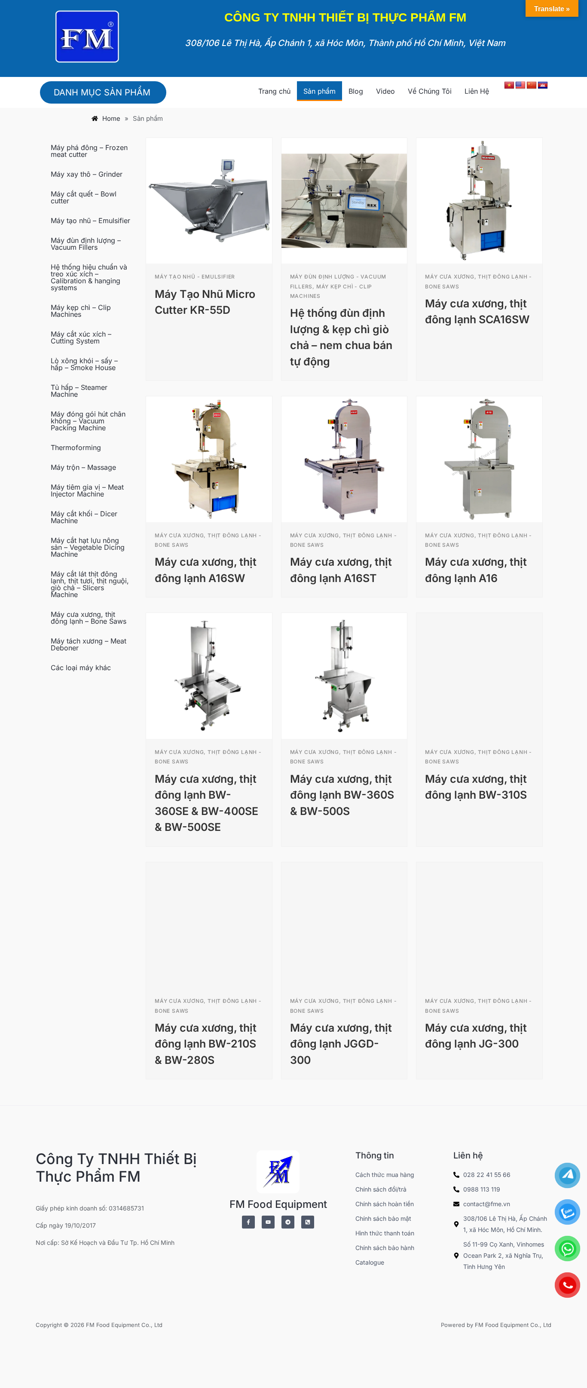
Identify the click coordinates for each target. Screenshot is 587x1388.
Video (385, 91)
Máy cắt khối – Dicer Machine (84, 517)
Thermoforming (76, 447)
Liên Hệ (477, 91)
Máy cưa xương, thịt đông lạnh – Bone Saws (88, 617)
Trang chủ (274, 91)
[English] (520, 85)
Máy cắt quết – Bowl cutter (83, 197)
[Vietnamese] (509, 85)
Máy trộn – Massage (83, 467)
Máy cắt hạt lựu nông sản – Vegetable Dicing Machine (88, 547)
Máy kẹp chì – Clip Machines (81, 311)
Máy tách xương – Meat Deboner (88, 644)
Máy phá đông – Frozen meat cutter (89, 151)
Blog (356, 91)
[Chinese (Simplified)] (531, 85)
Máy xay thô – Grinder (86, 174)
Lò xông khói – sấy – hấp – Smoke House (84, 364)
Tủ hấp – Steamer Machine (79, 390)
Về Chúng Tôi (430, 91)
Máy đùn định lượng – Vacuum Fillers (86, 243)
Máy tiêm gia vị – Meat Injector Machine (87, 490)
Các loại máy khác (81, 667)
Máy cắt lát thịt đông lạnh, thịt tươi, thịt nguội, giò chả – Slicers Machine (90, 584)
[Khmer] (543, 85)
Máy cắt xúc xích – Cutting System (81, 337)
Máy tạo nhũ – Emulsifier (90, 220)
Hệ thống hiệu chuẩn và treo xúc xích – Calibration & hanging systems (89, 277)
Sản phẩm (319, 91)
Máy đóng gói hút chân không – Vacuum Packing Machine (88, 421)
